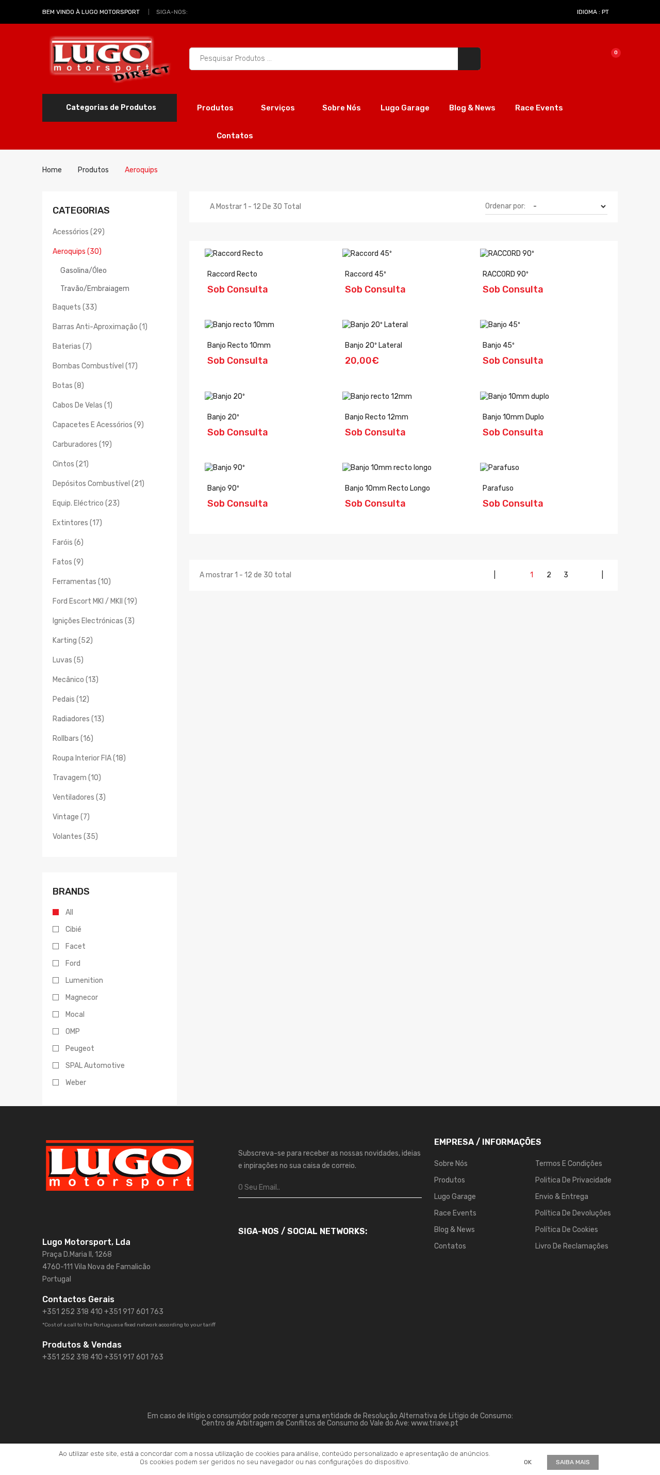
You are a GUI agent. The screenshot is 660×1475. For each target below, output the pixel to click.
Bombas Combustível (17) (95, 366)
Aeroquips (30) (77, 251)
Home (52, 170)
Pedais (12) (71, 699)
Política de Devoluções (573, 1213)
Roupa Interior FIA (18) (89, 758)
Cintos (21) (71, 464)
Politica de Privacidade (573, 1180)
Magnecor (81, 997)
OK (528, 1462)
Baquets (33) (75, 307)
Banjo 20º (223, 417)
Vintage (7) (71, 817)
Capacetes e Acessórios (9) (98, 424)
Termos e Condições (568, 1163)
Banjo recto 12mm (376, 417)
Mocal (75, 1014)
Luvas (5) (68, 660)
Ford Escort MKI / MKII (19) (95, 601)
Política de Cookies (566, 1229)
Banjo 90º (223, 488)
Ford (72, 963)
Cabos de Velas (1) (82, 405)
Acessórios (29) (79, 232)
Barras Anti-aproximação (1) (100, 326)
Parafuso (498, 488)
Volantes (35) (75, 836)
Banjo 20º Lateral (373, 345)
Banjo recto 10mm (239, 345)
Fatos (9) (68, 562)
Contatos (235, 135)
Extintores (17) (77, 522)
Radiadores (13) (78, 719)
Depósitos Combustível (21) (98, 483)
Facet (75, 946)
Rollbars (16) (73, 738)
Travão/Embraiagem (94, 288)
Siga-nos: (172, 11)
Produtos (216, 107)
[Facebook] (198, 12)
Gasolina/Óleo (83, 270)
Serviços (278, 107)
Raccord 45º (365, 274)
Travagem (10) (77, 777)
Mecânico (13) (75, 679)
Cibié (73, 929)
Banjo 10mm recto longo (387, 488)
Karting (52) (73, 640)
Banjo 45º (499, 345)
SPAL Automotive (95, 1065)
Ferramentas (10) (82, 581)
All (69, 912)
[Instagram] (210, 12)
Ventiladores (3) (79, 797)
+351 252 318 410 (72, 1311)
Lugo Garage (405, 107)
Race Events (539, 107)
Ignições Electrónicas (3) (94, 621)
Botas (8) (68, 385)
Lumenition (84, 980)
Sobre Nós (341, 107)
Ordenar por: (505, 206)
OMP (72, 1031)
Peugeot (79, 1048)
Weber (75, 1082)
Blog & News (472, 107)
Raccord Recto (232, 274)
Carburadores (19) (82, 444)
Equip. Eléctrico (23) (86, 503)
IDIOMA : (593, 11)
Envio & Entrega (561, 1196)
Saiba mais (573, 1462)
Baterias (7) (72, 346)
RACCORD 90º (506, 274)
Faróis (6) (68, 542)
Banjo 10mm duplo (513, 417)
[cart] (609, 58)
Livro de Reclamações (571, 1246)
